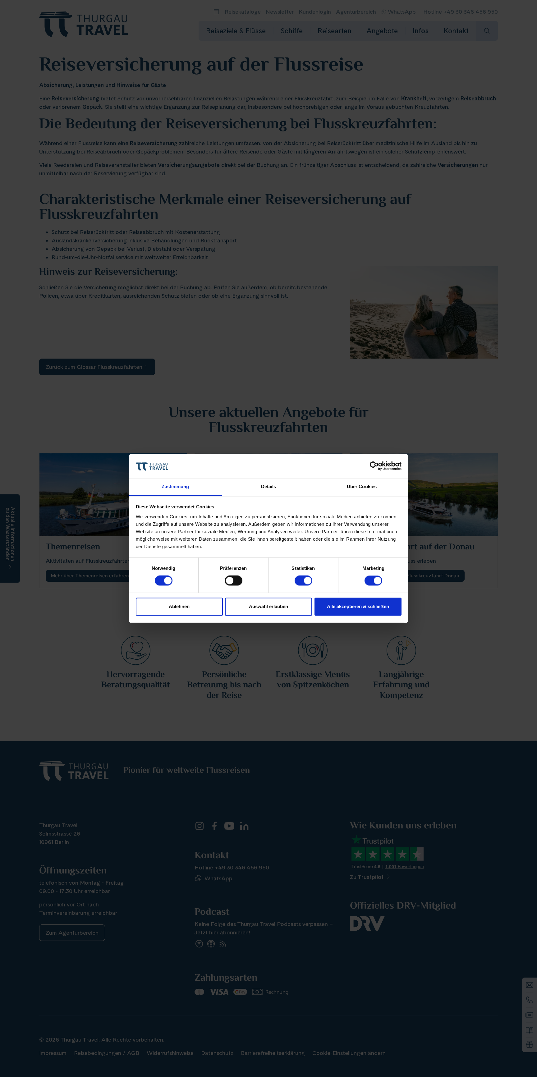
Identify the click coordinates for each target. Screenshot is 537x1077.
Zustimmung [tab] (175, 486)
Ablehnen (179, 606)
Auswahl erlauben (268, 606)
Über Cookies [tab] (362, 486)
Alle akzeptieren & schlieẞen (358, 606)
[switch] (233, 581)
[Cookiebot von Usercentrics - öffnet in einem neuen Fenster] (374, 466)
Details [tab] (268, 486)
